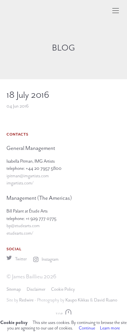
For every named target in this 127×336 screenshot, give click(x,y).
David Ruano (105, 300)
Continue (87, 328)
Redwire (26, 300)
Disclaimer (36, 289)
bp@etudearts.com (23, 225)
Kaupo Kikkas (77, 300)
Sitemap (14, 289)
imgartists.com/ (20, 183)
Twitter (20, 259)
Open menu (115, 10)
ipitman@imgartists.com (28, 176)
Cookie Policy (63, 289)
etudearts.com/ (20, 233)
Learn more (110, 328)
